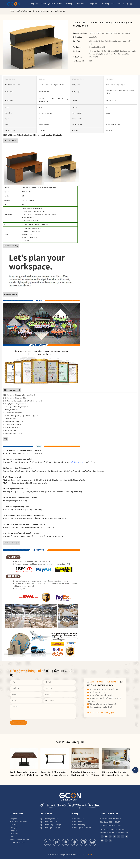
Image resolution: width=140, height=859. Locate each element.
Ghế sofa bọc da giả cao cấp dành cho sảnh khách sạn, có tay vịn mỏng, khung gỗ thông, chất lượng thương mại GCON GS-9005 (116, 774)
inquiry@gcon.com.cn (113, 818)
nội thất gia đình (77, 462)
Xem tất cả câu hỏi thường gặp (100, 712)
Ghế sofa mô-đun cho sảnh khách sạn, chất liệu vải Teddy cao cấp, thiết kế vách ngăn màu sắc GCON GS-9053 (85, 774)
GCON (12, 11)
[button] (123, 4)
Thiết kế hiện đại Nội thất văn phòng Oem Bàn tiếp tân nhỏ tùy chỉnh (41, 11)
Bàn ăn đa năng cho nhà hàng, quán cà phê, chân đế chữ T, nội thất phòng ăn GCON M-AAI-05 (24, 774)
